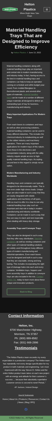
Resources (33, 399)
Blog (27, 402)
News (20, 402)
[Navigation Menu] (47, 9)
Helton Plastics (20, 53)
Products (23, 399)
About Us (13, 399)
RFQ (33, 402)
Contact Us (45, 399)
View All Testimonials (26, 395)
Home (5, 399)
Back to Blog (26, 292)
